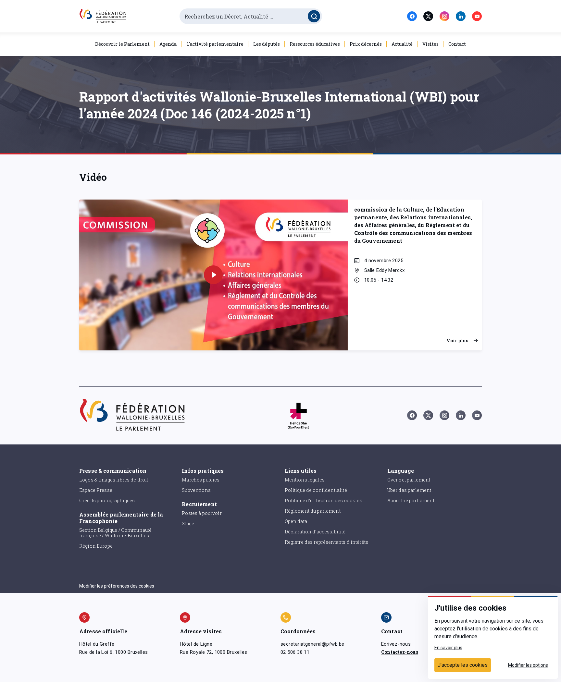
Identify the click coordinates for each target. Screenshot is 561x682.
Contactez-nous (399, 652)
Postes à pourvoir (202, 513)
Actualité (402, 44)
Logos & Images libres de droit (113, 480)
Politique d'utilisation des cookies (323, 500)
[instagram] (444, 16)
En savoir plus (448, 647)
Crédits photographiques (107, 500)
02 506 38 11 (294, 652)
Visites (430, 44)
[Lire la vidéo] (213, 274)
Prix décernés (366, 44)
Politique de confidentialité (316, 490)
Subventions (196, 490)
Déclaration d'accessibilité (315, 532)
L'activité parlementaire (214, 44)
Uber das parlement (409, 490)
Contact (457, 44)
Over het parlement (408, 480)
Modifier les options (528, 665)
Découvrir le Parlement (122, 44)
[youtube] (477, 16)
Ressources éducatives (315, 44)
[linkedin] (461, 16)
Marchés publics (200, 480)
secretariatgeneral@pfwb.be (312, 644)
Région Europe (96, 546)
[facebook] (412, 16)
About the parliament (410, 500)
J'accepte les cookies (463, 665)
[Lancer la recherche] (314, 16)
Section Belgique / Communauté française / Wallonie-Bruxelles (115, 533)
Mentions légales (305, 480)
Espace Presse (95, 490)
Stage (188, 523)
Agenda (168, 44)
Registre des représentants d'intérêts (326, 542)
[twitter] (428, 16)
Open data (296, 521)
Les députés (266, 44)
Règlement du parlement (313, 511)
